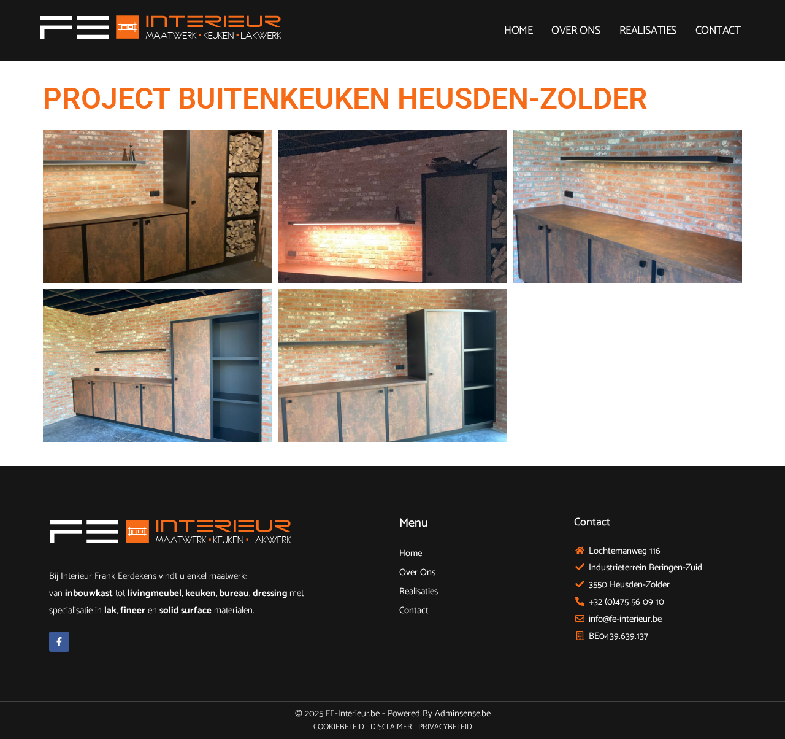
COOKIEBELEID (338, 727)
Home (518, 30)
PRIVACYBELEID (445, 727)
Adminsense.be (463, 713)
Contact (718, 30)
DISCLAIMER (391, 727)
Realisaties (647, 30)
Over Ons (575, 30)
